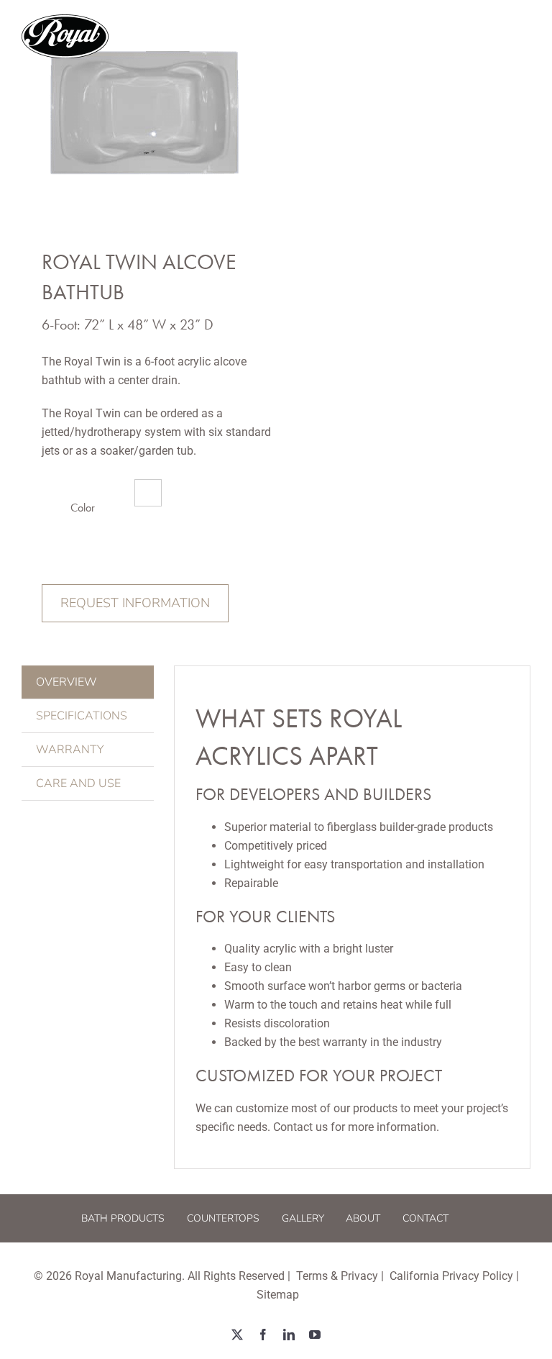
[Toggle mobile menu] (522, 36)
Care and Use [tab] (78, 783)
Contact (425, 1218)
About (363, 1218)
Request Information (135, 603)
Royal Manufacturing (128, 1276)
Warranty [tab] (70, 750)
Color (82, 507)
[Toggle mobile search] (494, 36)
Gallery (303, 1218)
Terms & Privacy (337, 1276)
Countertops (223, 1218)
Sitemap (278, 1294)
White (148, 492)
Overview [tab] (66, 682)
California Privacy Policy (451, 1276)
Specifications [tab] (81, 716)
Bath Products (123, 1218)
